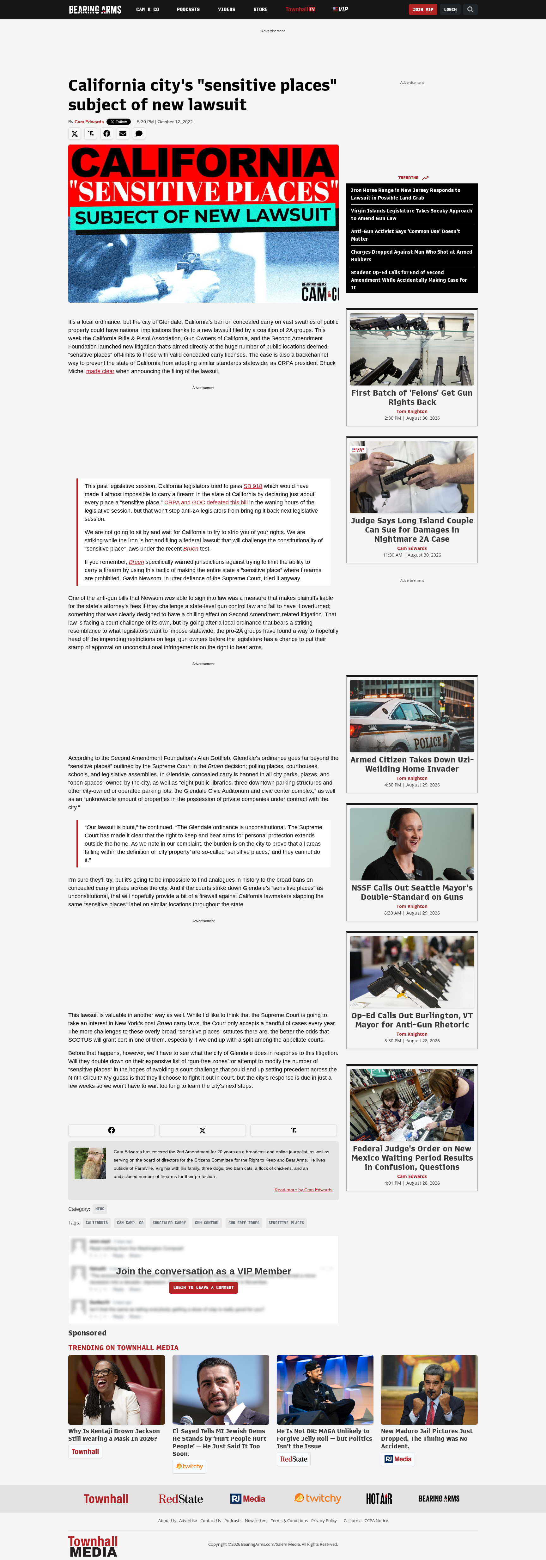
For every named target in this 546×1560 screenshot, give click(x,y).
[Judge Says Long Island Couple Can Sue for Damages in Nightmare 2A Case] (412, 476)
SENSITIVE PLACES (286, 1222)
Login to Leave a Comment (203, 1287)
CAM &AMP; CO (130, 1222)
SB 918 (253, 486)
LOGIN (450, 9)
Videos (226, 9)
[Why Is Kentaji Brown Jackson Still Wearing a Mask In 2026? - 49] (116, 1390)
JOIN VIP (423, 9)
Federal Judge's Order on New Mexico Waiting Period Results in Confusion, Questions (412, 1157)
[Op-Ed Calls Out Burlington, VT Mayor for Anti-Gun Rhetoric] (412, 971)
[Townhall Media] (92, 1546)
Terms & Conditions (289, 1520)
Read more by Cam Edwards (303, 1189)
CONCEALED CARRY (169, 1222)
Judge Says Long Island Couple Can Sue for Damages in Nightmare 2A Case (412, 529)
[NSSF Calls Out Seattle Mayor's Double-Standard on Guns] (412, 844)
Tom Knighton (412, 411)
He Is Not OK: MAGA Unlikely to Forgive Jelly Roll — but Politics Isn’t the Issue (324, 1438)
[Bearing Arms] (95, 9)
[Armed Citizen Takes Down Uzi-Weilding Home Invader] (412, 715)
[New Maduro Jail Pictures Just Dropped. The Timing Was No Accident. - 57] (429, 1390)
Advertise (188, 1520)
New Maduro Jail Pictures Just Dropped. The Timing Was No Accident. (427, 1438)
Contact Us (210, 1520)
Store (260, 9)
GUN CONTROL (207, 1222)
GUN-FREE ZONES (243, 1222)
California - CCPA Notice (366, 1520)
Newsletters (256, 1520)
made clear (100, 371)
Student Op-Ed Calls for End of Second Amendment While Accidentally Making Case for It (409, 280)
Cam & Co (147, 9)
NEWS (99, 1209)
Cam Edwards (89, 121)
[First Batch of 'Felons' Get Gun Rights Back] (412, 349)
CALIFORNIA (97, 1222)
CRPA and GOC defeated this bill (206, 502)
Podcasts (188, 9)
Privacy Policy (324, 1520)
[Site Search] (470, 9)
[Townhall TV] (300, 9)
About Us (167, 1520)
